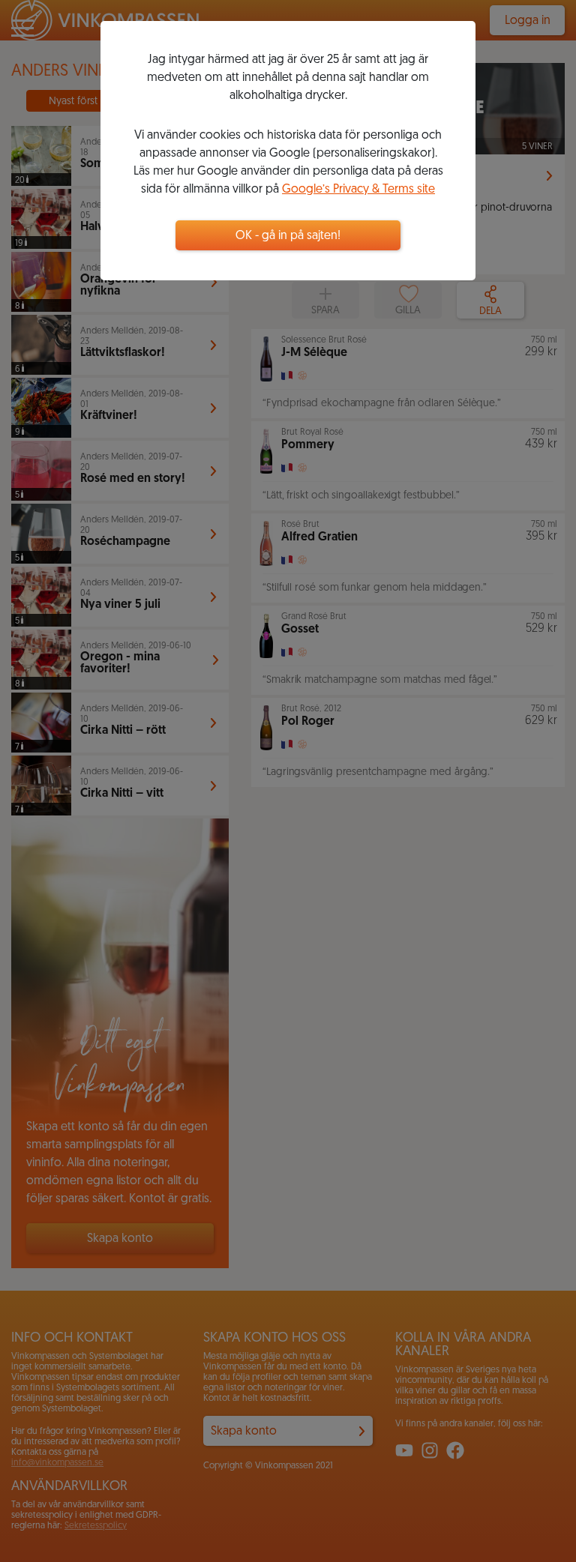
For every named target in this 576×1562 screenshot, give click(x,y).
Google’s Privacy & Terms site (358, 190)
